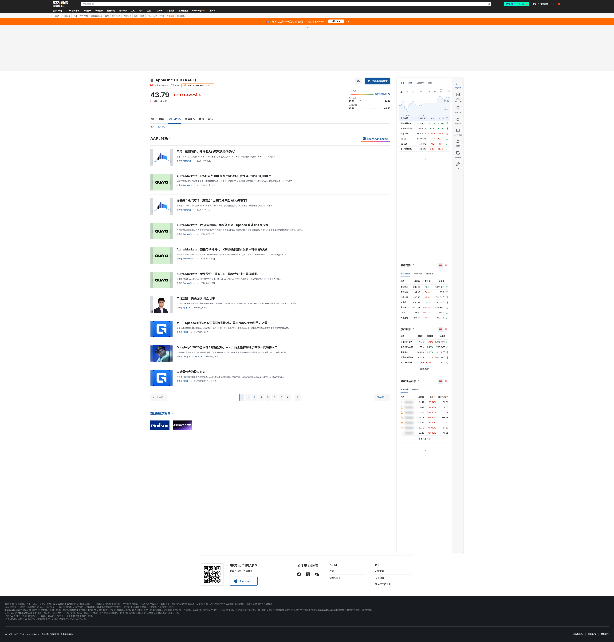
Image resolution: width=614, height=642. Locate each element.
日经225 (404, 133)
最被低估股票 (408, 381)
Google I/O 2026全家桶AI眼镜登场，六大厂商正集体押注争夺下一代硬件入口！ (228, 347)
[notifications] (553, 3)
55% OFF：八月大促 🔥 (516, 4)
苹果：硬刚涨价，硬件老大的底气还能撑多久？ (207, 151)
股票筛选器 (183, 10)
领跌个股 (429, 273)
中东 (149, 15)
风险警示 (605, 634)
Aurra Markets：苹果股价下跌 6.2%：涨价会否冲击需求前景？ (218, 274)
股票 (57, 15)
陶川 (185, 307)
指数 (410, 83)
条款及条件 (578, 634)
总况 (152, 119)
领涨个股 (418, 273)
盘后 (107, 15)
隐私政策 (592, 634)
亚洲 (155, 15)
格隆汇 (186, 332)
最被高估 (416, 389)
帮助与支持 (335, 577)
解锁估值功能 (381, 94)
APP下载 (379, 571)
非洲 (162, 15)
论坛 (210, 119)
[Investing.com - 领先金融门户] (60, 4)
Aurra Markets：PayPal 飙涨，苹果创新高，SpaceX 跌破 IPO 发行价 (222, 225)
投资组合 (379, 577)
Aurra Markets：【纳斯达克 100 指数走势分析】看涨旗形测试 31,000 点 (224, 176)
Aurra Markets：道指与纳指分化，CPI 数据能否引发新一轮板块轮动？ (223, 249)
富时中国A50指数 (408, 123)
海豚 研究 (187, 161)
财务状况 (190, 119)
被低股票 (181, 15)
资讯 (152, 127)
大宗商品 (420, 83)
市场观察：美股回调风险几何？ (197, 298)
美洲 (136, 15)
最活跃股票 (405, 273)
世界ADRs (116, 15)
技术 (201, 119)
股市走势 (406, 265)
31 (298, 397)
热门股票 (406, 329)
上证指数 (404, 118)
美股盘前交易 (96, 15)
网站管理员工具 (383, 584)
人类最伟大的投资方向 (191, 371)
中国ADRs (127, 15)
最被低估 (404, 389)
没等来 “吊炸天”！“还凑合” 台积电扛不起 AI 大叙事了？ (213, 200)
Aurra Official (189, 185)
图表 (161, 119)
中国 (75, 15)
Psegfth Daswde (191, 356)
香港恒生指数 (406, 128)
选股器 (67, 15)
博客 (377, 564)
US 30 (403, 139)
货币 (402, 83)
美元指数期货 (406, 149)
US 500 (404, 144)
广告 (331, 571)
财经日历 (170, 10)
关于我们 (333, 564)
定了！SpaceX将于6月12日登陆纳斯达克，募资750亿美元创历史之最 (222, 323)
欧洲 (142, 15)
